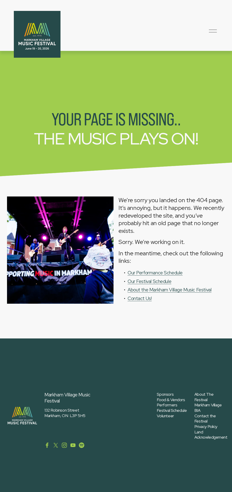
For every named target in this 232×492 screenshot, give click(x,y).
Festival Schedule (172, 410)
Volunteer (165, 416)
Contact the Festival (205, 418)
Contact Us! (140, 298)
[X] (55, 445)
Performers (167, 405)
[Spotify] (81, 445)
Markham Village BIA (208, 407)
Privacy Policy (205, 426)
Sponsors (165, 394)
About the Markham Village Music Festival (169, 290)
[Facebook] (47, 445)
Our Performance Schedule (155, 273)
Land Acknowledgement (210, 434)
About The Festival (203, 397)
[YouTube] (73, 445)
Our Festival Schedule (149, 281)
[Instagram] (64, 445)
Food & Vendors (171, 400)
